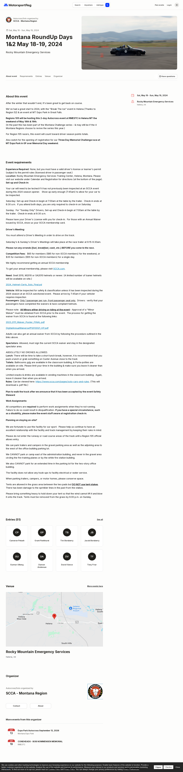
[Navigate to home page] (17, 4)
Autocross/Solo (20, 18)
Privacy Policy (69, 769)
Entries (39, 76)
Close (178, 767)
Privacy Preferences (131, 769)
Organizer (58, 76)
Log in (169, 5)
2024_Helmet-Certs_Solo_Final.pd (24, 284)
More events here (95, 586)
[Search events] (107, 5)
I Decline (168, 767)
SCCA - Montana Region (25, 21)
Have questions (168, 76)
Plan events (159, 5)
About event (11, 76)
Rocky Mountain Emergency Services (28, 52)
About (40, 706)
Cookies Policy (54, 769)
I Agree (158, 767)
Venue (48, 76)
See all (100, 519)
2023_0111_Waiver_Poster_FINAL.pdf (25, 322)
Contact (16, 706)
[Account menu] (177, 5)
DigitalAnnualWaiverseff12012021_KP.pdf (27, 328)
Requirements (26, 76)
